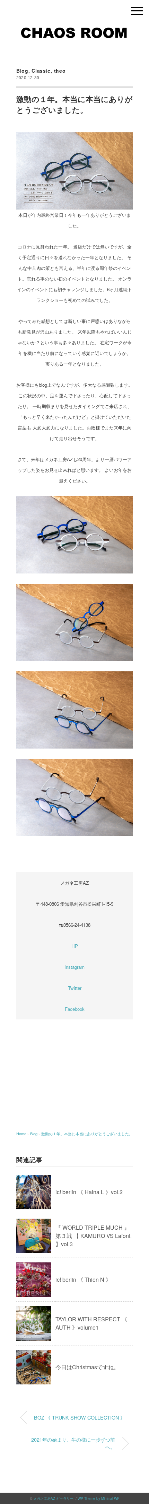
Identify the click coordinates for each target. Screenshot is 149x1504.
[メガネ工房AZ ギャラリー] (74, 29)
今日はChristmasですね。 (87, 1367)
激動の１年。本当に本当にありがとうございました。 (87, 1133)
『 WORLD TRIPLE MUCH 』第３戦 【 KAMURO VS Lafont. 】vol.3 (93, 1235)
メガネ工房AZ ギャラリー (53, 1498)
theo (60, 70)
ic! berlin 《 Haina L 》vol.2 (89, 1192)
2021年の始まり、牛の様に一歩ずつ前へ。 (73, 1443)
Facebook (75, 1009)
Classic (41, 70)
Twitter (74, 988)
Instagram (74, 967)
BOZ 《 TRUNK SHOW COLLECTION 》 (79, 1417)
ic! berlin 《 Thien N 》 (83, 1279)
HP (74, 946)
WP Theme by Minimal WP (99, 1498)
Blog (22, 70)
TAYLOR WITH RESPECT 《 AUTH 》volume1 (91, 1323)
